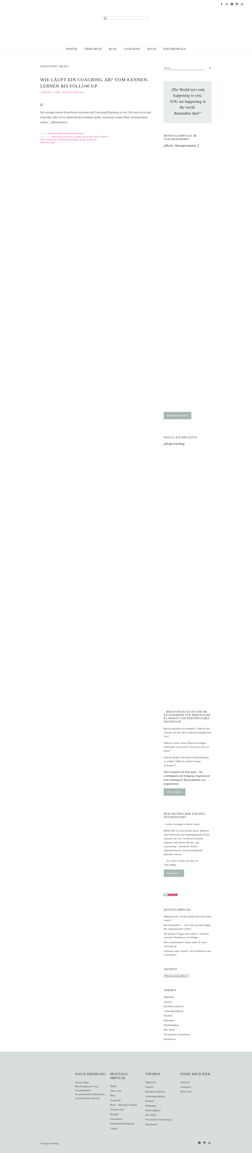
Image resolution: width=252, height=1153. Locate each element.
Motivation (169, 1020)
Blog (113, 49)
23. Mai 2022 (45, 92)
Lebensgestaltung (173, 1011)
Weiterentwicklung (47, 142)
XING (226, 4)
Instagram (236, 4)
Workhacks (170, 1039)
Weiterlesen (59, 122)
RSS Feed (242, 4)
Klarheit (104, 136)
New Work (169, 1029)
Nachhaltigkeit (171, 1025)
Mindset (168, 1015)
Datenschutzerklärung (122, 1123)
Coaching (132, 49)
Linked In (185, 1082)
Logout (114, 1128)
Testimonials (174, 49)
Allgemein (169, 997)
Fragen (85, 136)
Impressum (116, 1119)
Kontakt (114, 1114)
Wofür (71, 49)
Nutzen (43, 139)
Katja (58, 92)
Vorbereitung (91, 139)
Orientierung (52, 139)
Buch (151, 49)
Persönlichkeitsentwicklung (68, 139)
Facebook (221, 4)
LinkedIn (231, 4)
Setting (82, 139)
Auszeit (168, 1001)
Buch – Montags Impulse (123, 1105)
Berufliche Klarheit (56, 133)
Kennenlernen (94, 136)
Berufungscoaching (65, 136)
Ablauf (54, 136)
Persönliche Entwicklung (74, 133)
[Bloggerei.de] (170, 895)
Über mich (93, 49)
